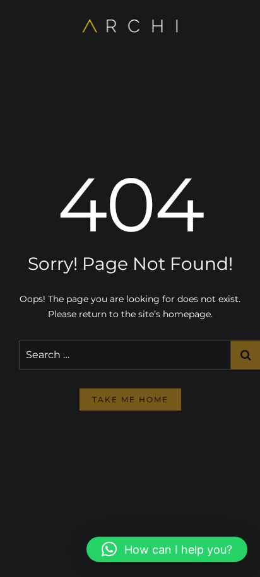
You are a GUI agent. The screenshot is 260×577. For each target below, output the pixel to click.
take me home (130, 399)
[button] (166, 549)
